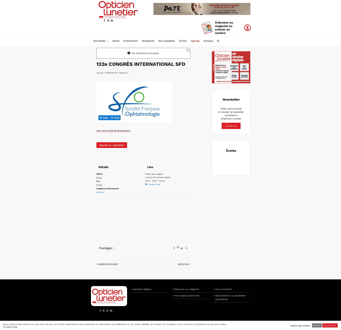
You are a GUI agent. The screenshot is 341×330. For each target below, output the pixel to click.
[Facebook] (100, 310)
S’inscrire (231, 125)
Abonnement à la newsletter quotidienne (230, 297)
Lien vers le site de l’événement (113, 130)
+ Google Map (153, 184)
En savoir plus (10, 326)
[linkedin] (112, 20)
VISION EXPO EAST (108, 264)
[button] (218, 41)
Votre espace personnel (186, 295)
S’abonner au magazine (186, 289)
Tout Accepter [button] (330, 325)
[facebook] (104, 20)
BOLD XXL (183, 264)
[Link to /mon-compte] (247, 27)
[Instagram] (107, 310)
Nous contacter (223, 289)
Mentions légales (142, 289)
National (100, 192)
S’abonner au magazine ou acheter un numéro (224, 28)
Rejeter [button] (317, 325)
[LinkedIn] (111, 310)
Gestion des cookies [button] (300, 325)
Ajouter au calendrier (112, 145)
